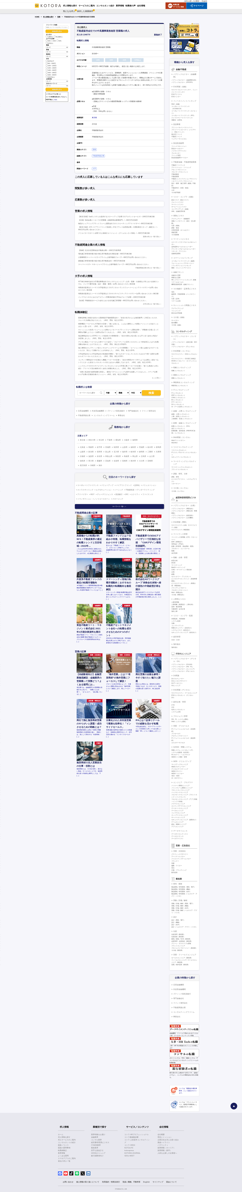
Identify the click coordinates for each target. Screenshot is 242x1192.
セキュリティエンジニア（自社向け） (184, 632)
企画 (172, 572)
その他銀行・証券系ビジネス (184, 289)
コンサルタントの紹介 (67, 1142)
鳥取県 (118, 456)
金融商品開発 (175, 253)
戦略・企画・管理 (180, 557)
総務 (172, 574)
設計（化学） (175, 925)
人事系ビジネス (179, 599)
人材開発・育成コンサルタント (182, 419)
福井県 (124, 452)
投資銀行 (119, 494)
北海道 (82, 447)
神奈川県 (91, 440)
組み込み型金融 (176, 313)
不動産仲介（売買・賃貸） (180, 188)
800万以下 (51, 61)
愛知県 (118, 440)
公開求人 (50, 37)
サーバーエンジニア (178, 817)
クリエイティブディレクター (181, 859)
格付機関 (174, 323)
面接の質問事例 (64, 1148)
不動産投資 (130, 490)
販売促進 (174, 872)
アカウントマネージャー (179, 736)
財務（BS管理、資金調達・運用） (183, 546)
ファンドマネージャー (179, 146)
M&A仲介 (174, 443)
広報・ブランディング (179, 870)
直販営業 (174, 232)
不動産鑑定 (175, 174)
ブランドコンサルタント (179, 469)
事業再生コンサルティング (183, 382)
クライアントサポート (179, 588)
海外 (100, 465)
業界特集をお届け (98, 1134)
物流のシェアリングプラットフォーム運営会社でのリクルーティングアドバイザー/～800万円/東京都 (115, 223)
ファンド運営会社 (149, 411)
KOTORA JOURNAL (132, 1153)
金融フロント (178, 272)
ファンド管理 (175, 155)
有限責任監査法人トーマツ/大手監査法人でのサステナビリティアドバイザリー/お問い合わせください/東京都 (118, 294)
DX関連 (176, 676)
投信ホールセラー (177, 148)
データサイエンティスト (179, 834)
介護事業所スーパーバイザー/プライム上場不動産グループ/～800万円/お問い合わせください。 (113, 257)
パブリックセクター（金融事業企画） (184, 80)
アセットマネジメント (179, 170)
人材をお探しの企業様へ (192, 1)
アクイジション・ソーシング (181, 167)
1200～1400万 (52, 68)
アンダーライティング (146, 490)
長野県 (99, 452)
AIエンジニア (175, 685)
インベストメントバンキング (184, 101)
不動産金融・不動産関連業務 (184, 162)
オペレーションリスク (179, 207)
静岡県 (141, 452)
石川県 (116, 452)
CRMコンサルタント (178, 397)
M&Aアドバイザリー (178, 440)
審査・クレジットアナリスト (181, 268)
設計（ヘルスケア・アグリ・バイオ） (184, 927)
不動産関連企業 (98, 156)
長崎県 (124, 461)
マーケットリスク (177, 204)
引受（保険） (175, 225)
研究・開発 (177, 884)
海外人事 (174, 611)
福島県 (133, 447)
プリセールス (175, 733)
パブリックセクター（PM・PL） (182, 667)
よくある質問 (63, 1156)
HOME (37, 17)
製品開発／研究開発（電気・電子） (183, 887)
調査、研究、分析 (180, 474)
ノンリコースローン (102, 499)
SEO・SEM (175, 776)
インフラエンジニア (178, 813)
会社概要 (161, 1134)
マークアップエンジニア (179, 764)
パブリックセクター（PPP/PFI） (182, 82)
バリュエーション (149, 485)
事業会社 (121, 415)
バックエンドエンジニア (179, 792)
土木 (172, 190)
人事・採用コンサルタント (180, 416)
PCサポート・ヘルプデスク (180, 755)
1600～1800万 (52, 72)
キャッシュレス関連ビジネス (184, 305)
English (204, 1)
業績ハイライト (164, 1142)
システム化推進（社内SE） (180, 752)
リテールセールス (177, 282)
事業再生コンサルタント (179, 385)
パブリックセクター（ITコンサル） (183, 347)
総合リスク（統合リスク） (180, 200)
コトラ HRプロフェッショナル (136, 1134)
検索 (151, 392)
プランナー (175, 861)
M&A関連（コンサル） (182, 437)
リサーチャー (175, 484)
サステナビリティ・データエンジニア (184, 693)
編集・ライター (176, 865)
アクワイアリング (177, 308)
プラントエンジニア (178, 946)
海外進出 (176, 644)
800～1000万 (52, 63)
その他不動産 (175, 192)
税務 (172, 551)
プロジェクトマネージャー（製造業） (184, 948)
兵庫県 (158, 452)
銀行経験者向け (97, 1156)
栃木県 (150, 447)
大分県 (141, 461)
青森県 (91, 447)
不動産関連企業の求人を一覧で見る (147, 268)
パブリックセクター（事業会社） (182, 509)
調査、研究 (175, 477)
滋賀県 (91, 456)
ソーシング (118, 490)
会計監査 (174, 553)
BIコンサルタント (177, 400)
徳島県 (82, 461)
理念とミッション (165, 1137)
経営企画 (174, 560)
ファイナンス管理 (180, 534)
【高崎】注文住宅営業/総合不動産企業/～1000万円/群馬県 (99, 250)
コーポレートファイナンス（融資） (183, 261)
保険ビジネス (178, 216)
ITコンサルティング (181, 390)
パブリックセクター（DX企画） (182, 664)
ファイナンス (147, 494)
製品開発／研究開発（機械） (181, 889)
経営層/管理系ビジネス (100, 1142)
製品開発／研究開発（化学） (181, 891)
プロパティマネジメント (179, 172)
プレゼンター (175, 153)
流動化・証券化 (176, 120)
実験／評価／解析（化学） (180, 908)
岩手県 (99, 447)
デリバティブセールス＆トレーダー (183, 249)
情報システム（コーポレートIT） (182, 750)
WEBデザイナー (176, 771)
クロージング (117, 499)
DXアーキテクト (177, 683)
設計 (175, 917)
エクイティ (135, 494)
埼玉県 (101, 440)
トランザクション (84, 499)
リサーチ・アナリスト (179, 251)
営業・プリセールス (181, 726)
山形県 (124, 447)
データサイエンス (180, 831)
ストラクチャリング (85, 490)
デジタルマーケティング (179, 769)
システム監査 (175, 621)
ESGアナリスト (176, 94)
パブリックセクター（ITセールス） (183, 671)
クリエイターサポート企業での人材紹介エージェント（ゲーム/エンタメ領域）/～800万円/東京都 (114, 233)
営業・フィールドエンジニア (184, 955)
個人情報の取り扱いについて (87, 1182)
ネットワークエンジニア (179, 815)
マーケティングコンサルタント (182, 467)
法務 (172, 623)
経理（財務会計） (177, 542)
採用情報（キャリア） (166, 1148)
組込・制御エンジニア (179, 824)
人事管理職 (175, 602)
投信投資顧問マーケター (179, 158)
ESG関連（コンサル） (182, 351)
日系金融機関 (83, 411)
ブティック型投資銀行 (116, 411)
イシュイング (175, 311)
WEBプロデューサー (178, 767)
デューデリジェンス (105, 494)
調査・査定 (175, 228)
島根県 (126, 456)
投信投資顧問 (178, 143)
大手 (94, 169)
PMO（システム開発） (179, 721)
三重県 (150, 452)
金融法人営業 (175, 275)
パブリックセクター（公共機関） (182, 518)
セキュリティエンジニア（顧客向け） (184, 820)
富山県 (108, 452)
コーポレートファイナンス (88, 485)
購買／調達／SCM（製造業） (181, 939)
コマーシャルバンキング (183, 258)
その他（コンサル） (181, 488)
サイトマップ (158, 1182)
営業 (58, 17)
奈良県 (99, 456)
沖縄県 (92, 465)
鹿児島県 (83, 465)
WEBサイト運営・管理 (179, 757)
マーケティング (176, 565)
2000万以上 (51, 77)
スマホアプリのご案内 (67, 1158)
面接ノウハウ (63, 1145)
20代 (49, 41)
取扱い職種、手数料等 (131, 1182)
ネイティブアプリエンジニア (181, 806)
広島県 (143, 456)
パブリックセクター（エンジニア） (183, 669)
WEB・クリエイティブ (182, 761)
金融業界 (94, 1137)
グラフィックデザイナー (179, 854)
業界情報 (61, 1153)
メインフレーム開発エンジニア (182, 788)
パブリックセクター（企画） (184, 505)
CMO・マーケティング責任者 (181, 570)
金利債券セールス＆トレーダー (182, 247)
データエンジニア (177, 810)
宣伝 (172, 868)
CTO (173, 705)
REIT (92, 494)
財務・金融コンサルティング (184, 423)
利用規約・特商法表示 (111, 1182)
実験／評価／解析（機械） (180, 906)
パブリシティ (163, 1145)
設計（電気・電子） (178, 920)
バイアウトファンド (124, 485)
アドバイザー (82, 494)
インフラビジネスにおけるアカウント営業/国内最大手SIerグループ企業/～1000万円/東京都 (111, 297)
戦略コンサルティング (182, 367)
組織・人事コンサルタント (180, 414)
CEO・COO (175, 640)
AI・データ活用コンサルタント (181, 407)
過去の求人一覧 (64, 1161)
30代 (54, 41)
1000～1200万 (52, 65)
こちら (55, 99)
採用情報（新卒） (165, 1150)
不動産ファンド (176, 136)
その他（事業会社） (178, 595)
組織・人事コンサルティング (184, 411)
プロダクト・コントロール (180, 548)
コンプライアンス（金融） (180, 209)
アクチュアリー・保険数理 (180, 219)
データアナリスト (177, 838)
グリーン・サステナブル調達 (181, 943)
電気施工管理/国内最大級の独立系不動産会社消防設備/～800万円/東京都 (105, 254)
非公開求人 (59, 37)
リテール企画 (175, 301)
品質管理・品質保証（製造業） (182, 941)
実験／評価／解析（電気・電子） (182, 903)
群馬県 (158, 447)
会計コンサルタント (178, 428)
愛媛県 (99, 461)
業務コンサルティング (182, 375)
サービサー (175, 320)
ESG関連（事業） (180, 522)
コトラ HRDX (129, 1145)
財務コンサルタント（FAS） (181, 426)
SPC (127, 494)
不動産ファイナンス (178, 165)
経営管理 (176, 637)
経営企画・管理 (179, 702)
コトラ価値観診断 (131, 1137)
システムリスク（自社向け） (181, 630)
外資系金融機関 (98, 411)
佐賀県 (116, 461)
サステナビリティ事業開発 (180, 530)
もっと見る (156, 378)
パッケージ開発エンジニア (180, 785)
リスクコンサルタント (179, 450)
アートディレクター (178, 856)
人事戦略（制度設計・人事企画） (182, 604)
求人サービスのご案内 (67, 1140)
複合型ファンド (176, 134)
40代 (59, 41)
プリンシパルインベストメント (182, 127)
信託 (172, 292)
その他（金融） (179, 317)
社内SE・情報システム (182, 747)
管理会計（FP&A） (177, 544)
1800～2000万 (52, 75)
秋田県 (116, 447)
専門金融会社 (133, 411)
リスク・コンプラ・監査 (183, 616)
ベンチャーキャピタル (179, 139)
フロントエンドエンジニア (180, 790)
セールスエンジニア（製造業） (182, 958)
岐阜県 (133, 452)
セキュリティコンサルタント (181, 457)
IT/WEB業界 (96, 1145)
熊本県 (133, 461)
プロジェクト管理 (180, 716)
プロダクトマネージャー (179, 590)
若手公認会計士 (97, 1150)
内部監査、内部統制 (178, 619)
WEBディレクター (177, 773)
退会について (171, 1182)
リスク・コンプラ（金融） (183, 197)
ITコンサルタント (177, 393)
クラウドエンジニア (178, 804)
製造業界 (94, 1148)
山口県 (152, 456)
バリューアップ (107, 485)
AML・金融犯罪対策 (178, 211)
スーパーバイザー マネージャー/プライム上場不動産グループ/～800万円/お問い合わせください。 (114, 264)
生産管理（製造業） (178, 934)
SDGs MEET (129, 1156)
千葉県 (109, 440)
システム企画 (175, 712)
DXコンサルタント (177, 404)
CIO (172, 707)
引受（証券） (175, 299)
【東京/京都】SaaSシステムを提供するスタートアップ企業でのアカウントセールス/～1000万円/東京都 (116, 217)
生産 (175, 931)
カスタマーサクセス (178, 743)
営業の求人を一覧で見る (151, 236)
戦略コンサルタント (178, 371)
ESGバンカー (176, 96)
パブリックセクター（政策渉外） (182, 515)
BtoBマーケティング (178, 567)
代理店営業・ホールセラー (180, 230)
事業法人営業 (175, 277)
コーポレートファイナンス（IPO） (183, 115)
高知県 (108, 461)
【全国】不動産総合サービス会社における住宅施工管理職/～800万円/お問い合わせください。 (112, 300)
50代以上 (50, 43)
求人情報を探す (48, 17)
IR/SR (173, 563)
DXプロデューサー (177, 679)
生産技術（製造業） (178, 937)
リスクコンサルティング (183, 447)
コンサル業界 (96, 1140)
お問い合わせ (68, 1182)
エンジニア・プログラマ (183, 782)
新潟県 (91, 452)
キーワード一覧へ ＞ (119, 506)
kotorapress (129, 1150)
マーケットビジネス (181, 239)
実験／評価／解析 (180, 900)
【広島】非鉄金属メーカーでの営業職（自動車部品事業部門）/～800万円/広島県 (108, 220)
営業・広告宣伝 (179, 851)
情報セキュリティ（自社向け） (182, 628)
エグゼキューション (104, 490)
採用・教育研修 (176, 607)
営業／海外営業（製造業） (180, 965)
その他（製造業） (177, 950)
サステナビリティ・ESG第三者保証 (183, 359)
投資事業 (176, 124)
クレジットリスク (177, 202)
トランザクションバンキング (181, 265)
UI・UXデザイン (177, 778)
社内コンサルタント (178, 709)
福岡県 (135, 440)
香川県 (91, 461)
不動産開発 (175, 176)
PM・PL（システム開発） (180, 719)
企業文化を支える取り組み (168, 1140)
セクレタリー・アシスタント (181, 576)
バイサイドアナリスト (179, 151)
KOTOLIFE (128, 1148)
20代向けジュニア (98, 1153)
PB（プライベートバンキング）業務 (183, 280)
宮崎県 (150, 461)
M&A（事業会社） (177, 592)
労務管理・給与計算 (178, 609)
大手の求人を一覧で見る (151, 304)
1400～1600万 (52, 70)
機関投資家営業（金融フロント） (182, 284)
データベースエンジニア (179, 808)
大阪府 (126, 440)
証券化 (137, 485)
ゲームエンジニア (177, 822)
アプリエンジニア (177, 826)
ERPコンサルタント (178, 395)
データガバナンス (177, 836)
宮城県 (108, 447)
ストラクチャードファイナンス (182, 118)
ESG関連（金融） (180, 87)
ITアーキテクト (176, 402)
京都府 (82, 456)
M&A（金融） (176, 104)
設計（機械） (175, 922)
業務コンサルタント (178, 378)
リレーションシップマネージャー (182, 263)
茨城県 (141, 447)
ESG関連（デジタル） (182, 690)
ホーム (60, 1134)
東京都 (94, 117)
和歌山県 (108, 456)
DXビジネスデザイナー (179, 681)
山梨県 (82, 452)
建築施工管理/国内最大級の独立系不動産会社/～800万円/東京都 (101, 261)
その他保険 (175, 235)
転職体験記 (62, 1150)
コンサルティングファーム (104, 415)
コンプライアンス (177, 625)
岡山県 (135, 456)
